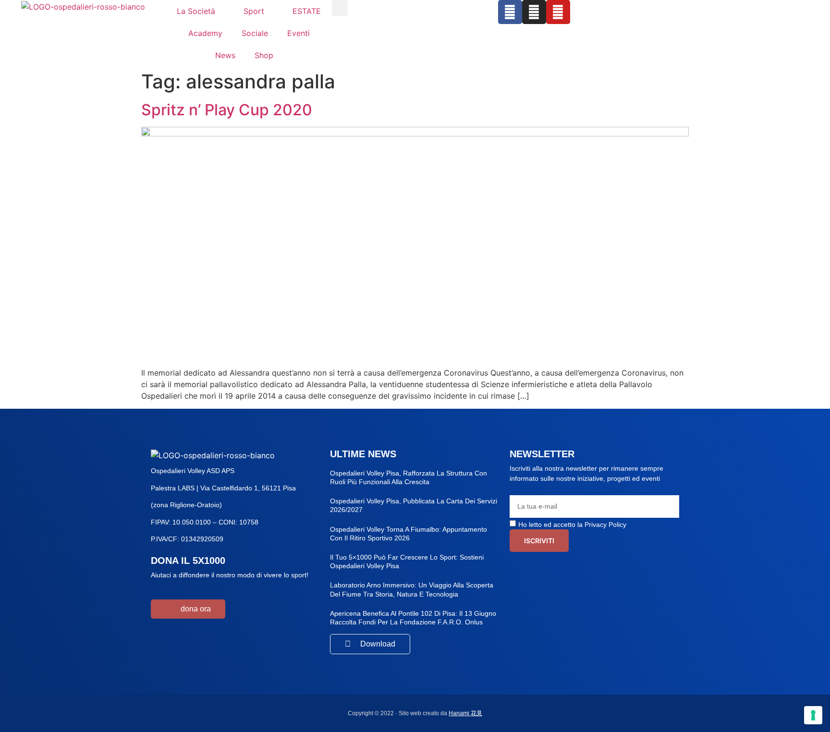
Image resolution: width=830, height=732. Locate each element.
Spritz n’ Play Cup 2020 (226, 109)
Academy (205, 33)
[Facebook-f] (510, 12)
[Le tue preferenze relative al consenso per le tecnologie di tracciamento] (813, 715)
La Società (196, 11)
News (225, 55)
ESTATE (307, 11)
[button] (340, 8)
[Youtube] (558, 12)
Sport (254, 11)
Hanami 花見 (465, 713)
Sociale (255, 33)
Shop (264, 55)
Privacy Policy (605, 524)
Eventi (298, 33)
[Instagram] (534, 12)
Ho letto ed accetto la (572, 524)
